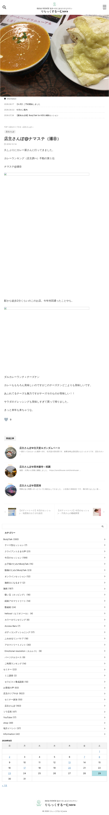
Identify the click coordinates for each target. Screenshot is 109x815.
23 (9, 773)
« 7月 (4, 785)
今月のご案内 (22, 110)
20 (69, 768)
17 (25, 768)
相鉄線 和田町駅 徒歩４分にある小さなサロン (61, 801)
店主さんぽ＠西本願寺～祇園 (35, 466)
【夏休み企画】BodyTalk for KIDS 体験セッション (37, 115)
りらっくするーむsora (54, 11)
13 (69, 762)
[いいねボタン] (6, 419)
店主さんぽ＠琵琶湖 (30, 485)
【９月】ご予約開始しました (28, 104)
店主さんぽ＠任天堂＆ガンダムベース (39, 448)
